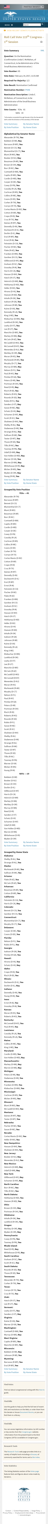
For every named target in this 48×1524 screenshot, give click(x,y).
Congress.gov (27, 1432)
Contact (8, 1511)
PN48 (27, 89)
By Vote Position (11, 127)
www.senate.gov (25, 1515)
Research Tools (13, 1451)
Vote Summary (10, 123)
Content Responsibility (21, 1511)
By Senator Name (31, 123)
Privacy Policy (7, 1513)
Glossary (34, 1454)
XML (42, 50)
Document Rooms (27, 1412)
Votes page (35, 1471)
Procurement (40, 1513)
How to (42, 1390)
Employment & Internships (24, 1513)
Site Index (36, 1457)
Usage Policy (35, 1511)
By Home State (30, 127)
